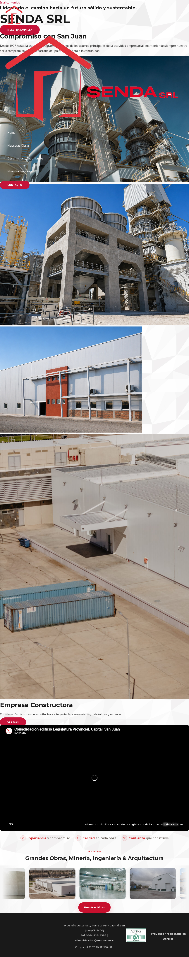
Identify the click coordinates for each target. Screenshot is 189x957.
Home (11, 133)
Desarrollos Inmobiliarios (25, 158)
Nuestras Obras (18, 145)
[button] (15, 185)
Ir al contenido (10, 2)
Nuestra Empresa (19, 171)
